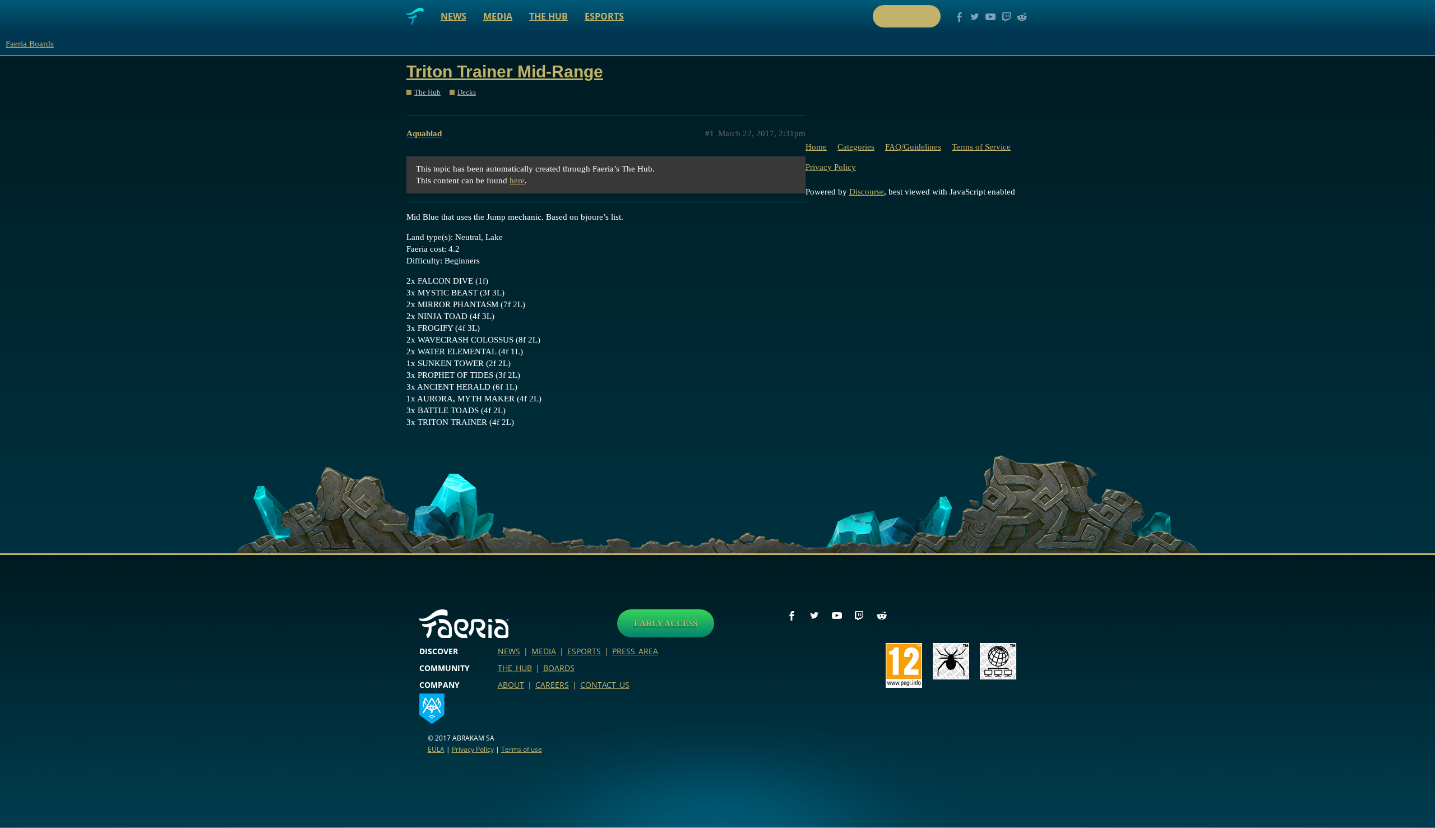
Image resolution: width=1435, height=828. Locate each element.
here (517, 180)
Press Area (635, 651)
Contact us (604, 684)
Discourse (866, 191)
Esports (604, 16)
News (453, 16)
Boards (559, 668)
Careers (552, 684)
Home (816, 146)
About (511, 684)
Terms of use (521, 749)
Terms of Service (981, 146)
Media (497, 16)
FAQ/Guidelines (913, 146)
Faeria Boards (30, 43)
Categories (855, 146)
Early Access (665, 623)
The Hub (548, 16)
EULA (436, 749)
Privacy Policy (831, 167)
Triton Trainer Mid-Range (504, 71)
